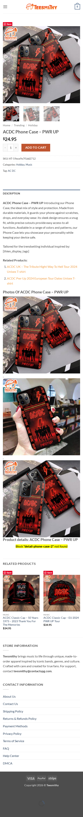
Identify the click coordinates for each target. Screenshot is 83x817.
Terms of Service (13, 741)
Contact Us (10, 704)
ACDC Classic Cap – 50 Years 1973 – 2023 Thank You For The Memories (20, 621)
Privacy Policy (12, 733)
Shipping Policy (13, 711)
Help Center (11, 756)
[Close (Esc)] (37, 794)
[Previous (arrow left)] (4, 810)
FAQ (6, 748)
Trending (19, 125)
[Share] (26, 794)
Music (29, 164)
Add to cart (36, 147)
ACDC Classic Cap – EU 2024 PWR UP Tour (61, 619)
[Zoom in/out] (4, 794)
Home (6, 125)
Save (9, 24)
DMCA (7, 763)
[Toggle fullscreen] (15, 794)
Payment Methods (15, 726)
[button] (5, 6)
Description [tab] (11, 193)
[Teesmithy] (41, 6)
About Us (9, 696)
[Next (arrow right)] (15, 810)
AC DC (12, 170)
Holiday (33, 125)
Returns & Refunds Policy (19, 718)
